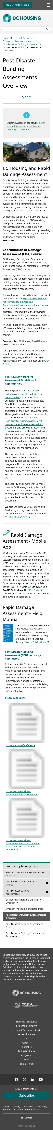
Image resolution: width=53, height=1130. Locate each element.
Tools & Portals (27, 1063)
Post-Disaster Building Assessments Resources (25, 935)
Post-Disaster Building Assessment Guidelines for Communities (24, 394)
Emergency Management (16, 41)
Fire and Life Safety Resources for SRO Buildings (26, 874)
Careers (26, 1042)
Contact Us (26, 1046)
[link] (17, 5)
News (27, 1059)
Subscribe (26, 1095)
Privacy (6, 1106)
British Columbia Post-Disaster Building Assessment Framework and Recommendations (24, 421)
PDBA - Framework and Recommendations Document (22, 793)
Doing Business (26, 1051)
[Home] (26, 993)
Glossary (16, 1106)
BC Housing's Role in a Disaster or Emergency (24, 901)
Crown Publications (37, 642)
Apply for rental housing (17, 5)
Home (6, 38)
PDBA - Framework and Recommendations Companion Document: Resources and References (23, 845)
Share (28, 96)
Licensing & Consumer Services (26, 1030)
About (26, 1038)
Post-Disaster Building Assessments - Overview (26, 916)
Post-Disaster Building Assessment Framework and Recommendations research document (25, 302)
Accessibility (41, 1106)
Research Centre (26, 1034)
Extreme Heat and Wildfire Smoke (20, 883)
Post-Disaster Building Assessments (22, 44)
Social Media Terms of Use (26, 1109)
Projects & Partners (21, 38)
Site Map (7, 1109)
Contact (28, 1117)
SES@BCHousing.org (19, 516)
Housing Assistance (26, 1021)
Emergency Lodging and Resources (24, 908)
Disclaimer (28, 1106)
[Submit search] (48, 29)
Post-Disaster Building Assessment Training (24, 925)
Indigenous (26, 1055)
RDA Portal (35, 590)
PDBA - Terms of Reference (20, 745)
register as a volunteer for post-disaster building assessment (26, 126)
